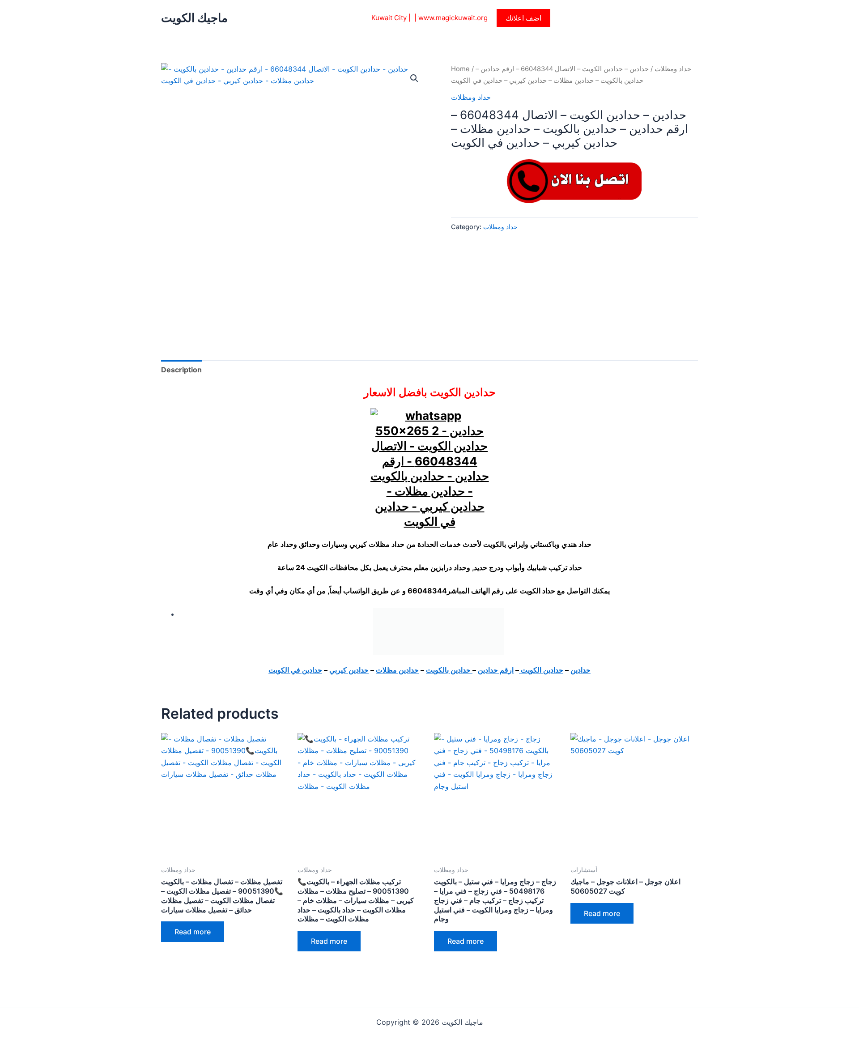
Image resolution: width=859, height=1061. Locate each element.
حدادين (580, 669)
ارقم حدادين (496, 669)
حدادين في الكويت (295, 669)
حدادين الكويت (541, 669)
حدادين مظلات (397, 669)
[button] (523, 18)
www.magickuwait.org (453, 17)
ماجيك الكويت (194, 18)
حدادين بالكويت (449, 669)
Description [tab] (181, 369)
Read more (192, 931)
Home (460, 69)
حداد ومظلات (673, 69)
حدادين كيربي (349, 669)
